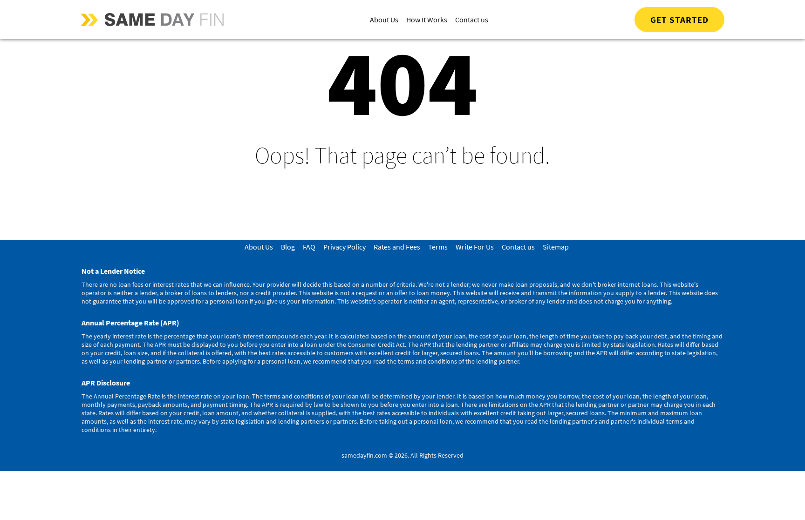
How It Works (426, 19)
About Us (384, 19)
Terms (438, 246)
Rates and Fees (397, 246)
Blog (288, 246)
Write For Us (475, 246)
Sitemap (556, 246)
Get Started (679, 19)
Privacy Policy (344, 246)
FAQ (309, 246)
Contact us (471, 19)
